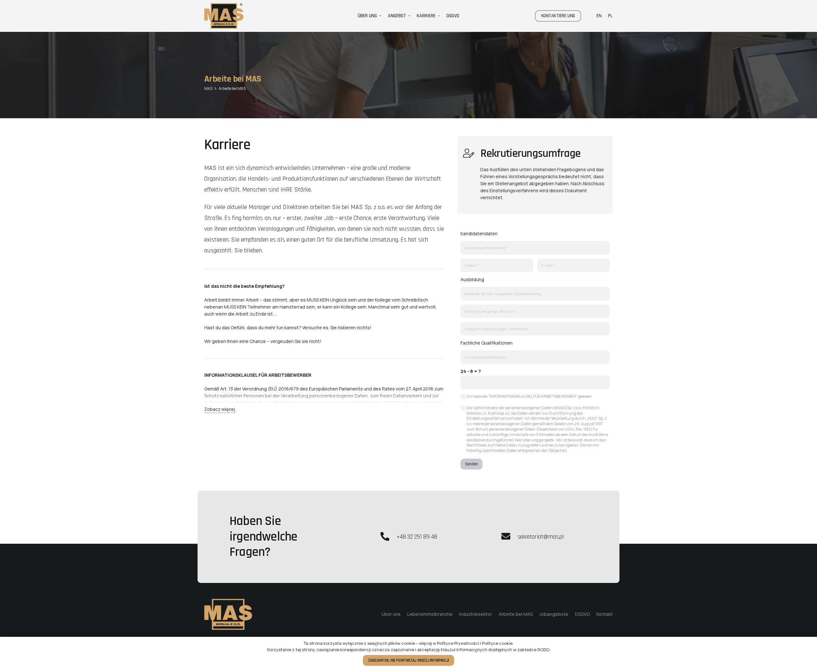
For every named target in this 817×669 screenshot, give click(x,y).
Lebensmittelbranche (430, 614)
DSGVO (582, 614)
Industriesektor (475, 614)
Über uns (391, 614)
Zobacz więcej (219, 409)
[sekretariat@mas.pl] (509, 537)
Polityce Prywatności (458, 643)
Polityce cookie (497, 643)
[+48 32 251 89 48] (388, 537)
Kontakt (604, 614)
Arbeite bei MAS (516, 614)
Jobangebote (553, 614)
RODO (543, 649)
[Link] (224, 16)
